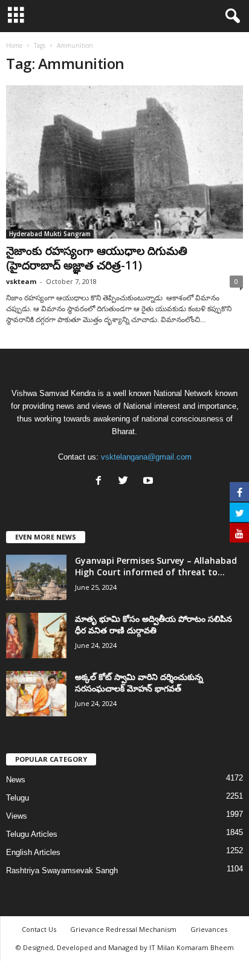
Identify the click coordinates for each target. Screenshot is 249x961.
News (15, 779)
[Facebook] (101, 481)
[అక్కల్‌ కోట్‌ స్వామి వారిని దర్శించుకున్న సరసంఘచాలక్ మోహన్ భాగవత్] (36, 693)
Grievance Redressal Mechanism (123, 929)
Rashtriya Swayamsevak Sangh (62, 870)
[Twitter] (126, 481)
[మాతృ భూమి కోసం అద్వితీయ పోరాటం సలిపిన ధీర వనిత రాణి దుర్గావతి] (36, 635)
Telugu (17, 797)
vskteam (21, 281)
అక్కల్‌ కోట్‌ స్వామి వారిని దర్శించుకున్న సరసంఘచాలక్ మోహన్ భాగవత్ (139, 682)
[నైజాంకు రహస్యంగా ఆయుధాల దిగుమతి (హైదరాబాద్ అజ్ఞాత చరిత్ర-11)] (124, 162)
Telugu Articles (31, 834)
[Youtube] (149, 481)
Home (14, 45)
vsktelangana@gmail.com (146, 456)
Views (16, 816)
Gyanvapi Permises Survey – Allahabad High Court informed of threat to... (156, 566)
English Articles (33, 852)
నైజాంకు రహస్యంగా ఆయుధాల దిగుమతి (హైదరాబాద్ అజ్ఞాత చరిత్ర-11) (96, 258)
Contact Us (39, 929)
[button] (230, 16)
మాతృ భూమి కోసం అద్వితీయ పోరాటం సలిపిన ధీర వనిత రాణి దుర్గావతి (153, 624)
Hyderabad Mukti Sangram (50, 234)
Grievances (208, 929)
